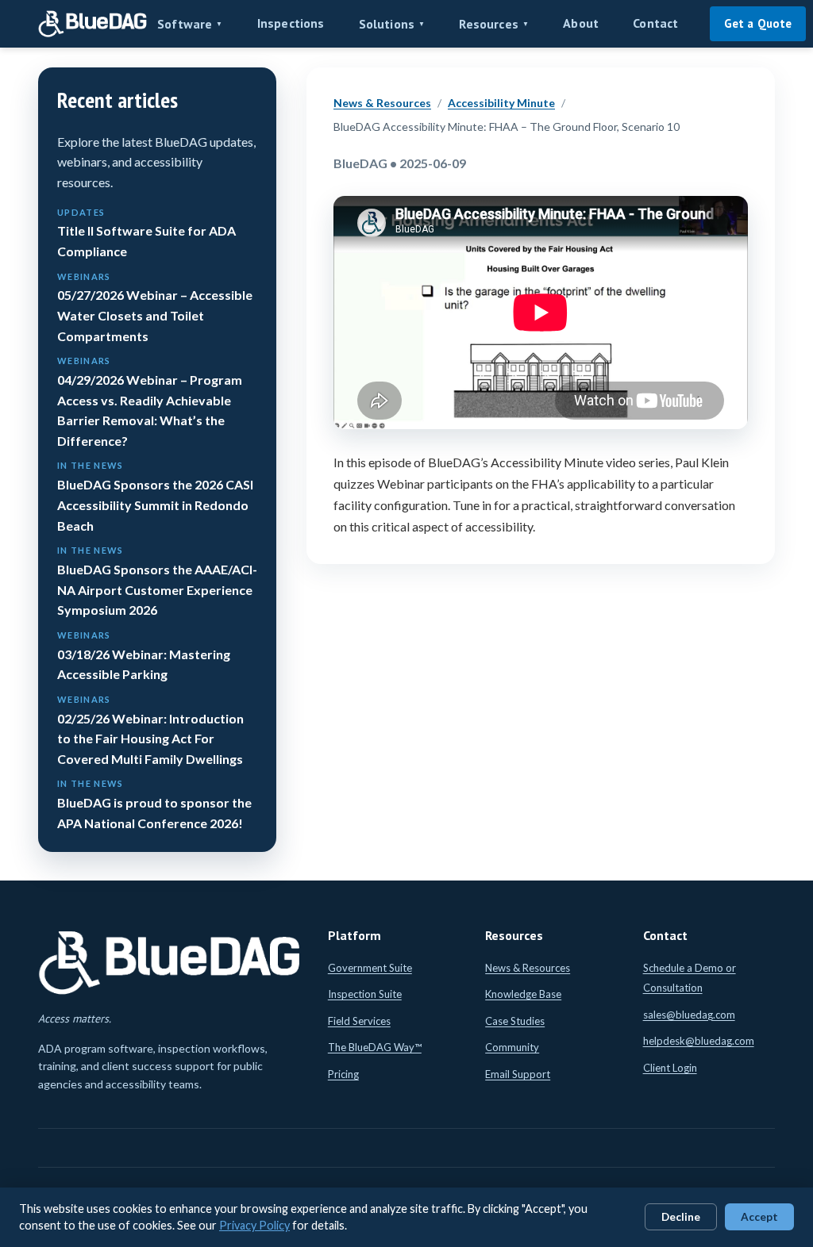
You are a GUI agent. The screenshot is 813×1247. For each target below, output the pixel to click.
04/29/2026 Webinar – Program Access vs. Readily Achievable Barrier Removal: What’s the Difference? (149, 401)
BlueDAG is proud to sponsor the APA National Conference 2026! (154, 804)
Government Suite (370, 967)
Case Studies (515, 1021)
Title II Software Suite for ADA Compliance (146, 233)
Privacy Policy (254, 1225)
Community (512, 1047)
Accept (759, 1217)
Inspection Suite (365, 994)
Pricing (343, 1074)
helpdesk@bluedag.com (698, 1040)
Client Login (670, 1067)
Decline (680, 1217)
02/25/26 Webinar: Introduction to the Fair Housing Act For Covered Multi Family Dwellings (150, 730)
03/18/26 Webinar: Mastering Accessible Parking (143, 655)
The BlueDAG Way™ (375, 1047)
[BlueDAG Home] (93, 24)
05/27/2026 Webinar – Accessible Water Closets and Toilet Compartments (154, 307)
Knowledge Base (523, 994)
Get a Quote (758, 23)
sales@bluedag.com (689, 1014)
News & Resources (382, 102)
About (581, 23)
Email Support (517, 1074)
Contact (655, 23)
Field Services (359, 1021)
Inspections (291, 23)
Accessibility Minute (501, 102)
